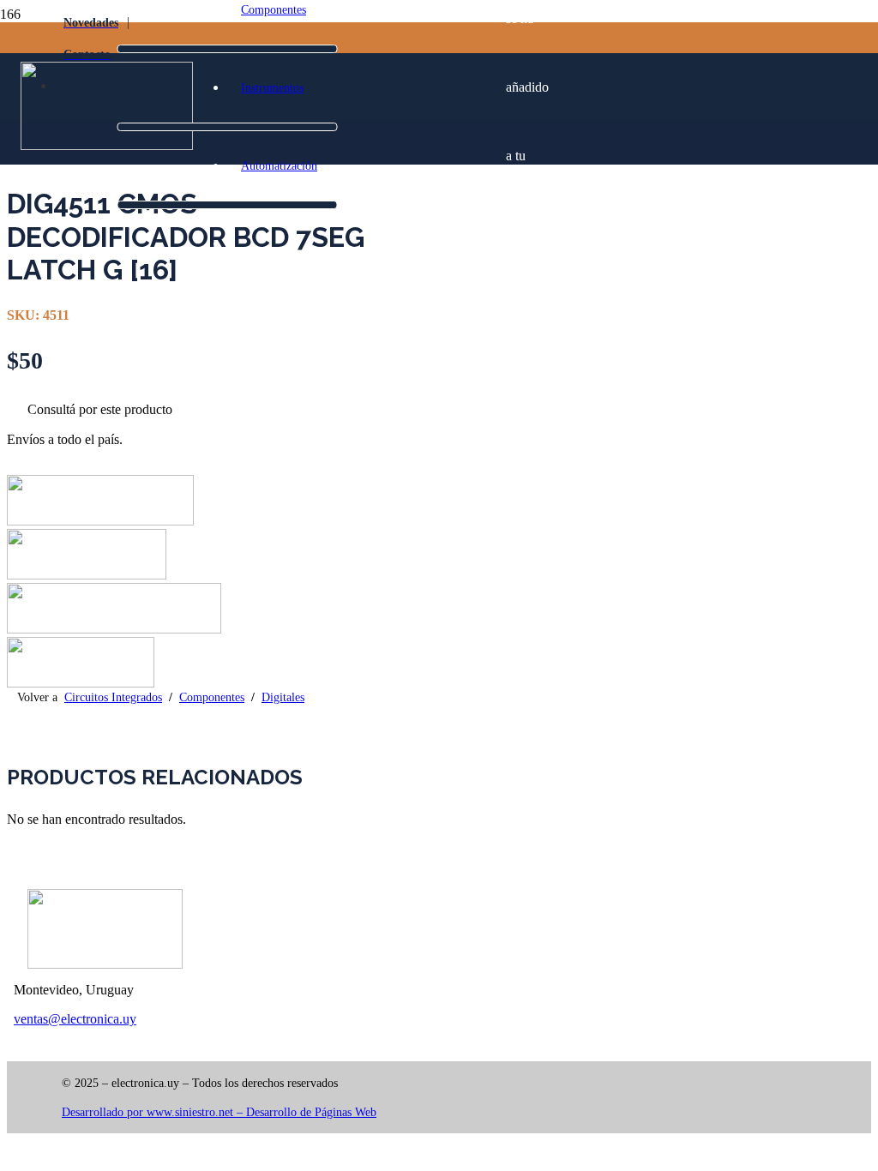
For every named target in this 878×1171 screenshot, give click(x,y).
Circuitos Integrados (113, 697)
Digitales (283, 697)
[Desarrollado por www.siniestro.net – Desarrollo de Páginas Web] (250, 1098)
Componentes (211, 697)
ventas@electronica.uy (75, 1019)
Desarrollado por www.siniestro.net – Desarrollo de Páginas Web (219, 1112)
